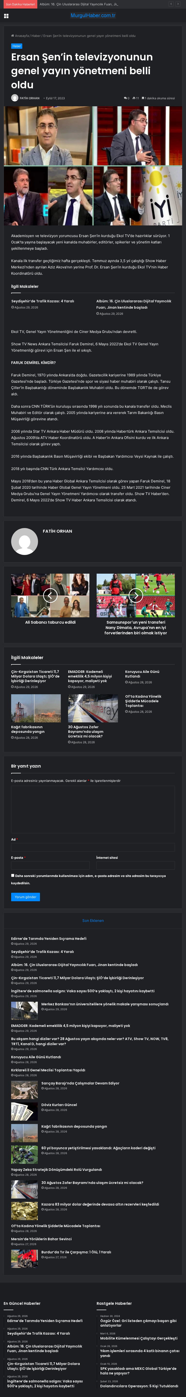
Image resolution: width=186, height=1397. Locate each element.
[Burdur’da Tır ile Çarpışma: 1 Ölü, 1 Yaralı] (24, 1259)
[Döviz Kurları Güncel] (24, 1111)
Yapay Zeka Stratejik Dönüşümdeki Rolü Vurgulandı (56, 1169)
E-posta (18, 858)
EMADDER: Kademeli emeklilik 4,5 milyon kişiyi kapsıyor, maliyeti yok (90, 676)
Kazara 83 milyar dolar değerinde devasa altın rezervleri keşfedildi (100, 1204)
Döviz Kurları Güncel (59, 1104)
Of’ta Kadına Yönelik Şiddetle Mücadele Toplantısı (143, 701)
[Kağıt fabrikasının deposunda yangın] (36, 708)
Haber (36, 36)
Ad (14, 839)
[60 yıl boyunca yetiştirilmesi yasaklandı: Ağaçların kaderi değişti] (24, 1155)
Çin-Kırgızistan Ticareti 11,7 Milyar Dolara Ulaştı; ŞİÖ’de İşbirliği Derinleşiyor (35, 676)
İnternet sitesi (107, 858)
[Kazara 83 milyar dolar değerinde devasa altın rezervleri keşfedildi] (24, 1211)
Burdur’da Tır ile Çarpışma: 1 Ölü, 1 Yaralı (76, 1252)
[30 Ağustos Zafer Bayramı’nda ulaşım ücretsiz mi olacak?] (93, 708)
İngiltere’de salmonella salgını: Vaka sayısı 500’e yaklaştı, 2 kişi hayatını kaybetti (83, 991)
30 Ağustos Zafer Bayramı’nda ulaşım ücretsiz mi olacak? (85, 732)
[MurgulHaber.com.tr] (93, 15)
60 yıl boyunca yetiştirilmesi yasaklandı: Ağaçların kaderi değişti (98, 1148)
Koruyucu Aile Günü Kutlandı (142, 674)
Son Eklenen (93, 920)
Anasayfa (21, 36)
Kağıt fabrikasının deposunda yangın (28, 729)
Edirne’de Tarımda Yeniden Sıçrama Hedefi (48, 938)
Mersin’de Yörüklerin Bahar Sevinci (41, 1239)
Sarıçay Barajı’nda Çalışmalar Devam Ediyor (80, 1083)
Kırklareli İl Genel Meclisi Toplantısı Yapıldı (48, 1070)
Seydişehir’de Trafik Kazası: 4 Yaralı (42, 301)
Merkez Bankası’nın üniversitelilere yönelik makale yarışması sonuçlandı (105, 1004)
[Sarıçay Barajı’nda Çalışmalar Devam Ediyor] (24, 1090)
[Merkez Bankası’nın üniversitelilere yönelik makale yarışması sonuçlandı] (24, 1011)
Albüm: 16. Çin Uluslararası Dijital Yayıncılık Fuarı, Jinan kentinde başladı (93, 4)
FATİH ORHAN (29, 98)
